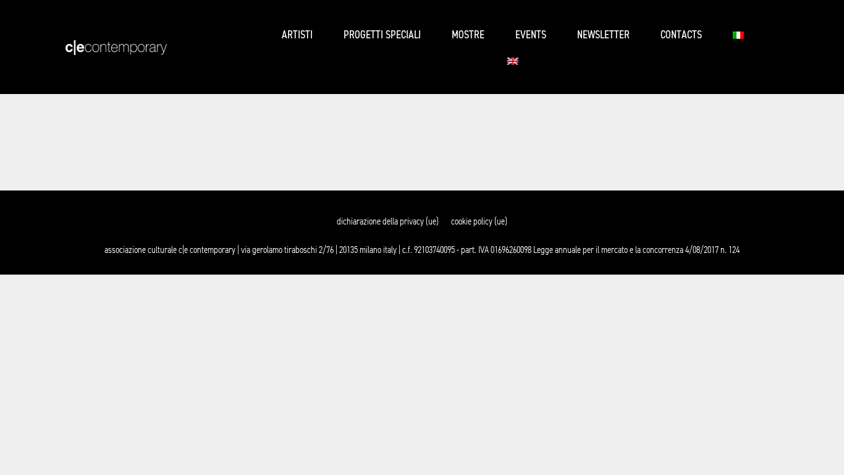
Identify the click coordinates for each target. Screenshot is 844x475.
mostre (468, 35)
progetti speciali (382, 35)
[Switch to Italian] (738, 35)
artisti (297, 35)
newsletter (603, 35)
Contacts (681, 35)
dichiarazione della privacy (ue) (388, 221)
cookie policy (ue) (479, 221)
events (530, 35)
